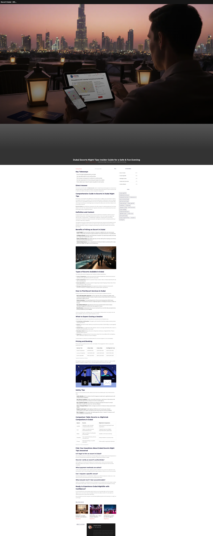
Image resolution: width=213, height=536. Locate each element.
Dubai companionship (124, 217)
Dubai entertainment (124, 211)
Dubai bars (121, 205)
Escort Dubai (93, 162)
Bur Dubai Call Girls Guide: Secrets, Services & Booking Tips (95, 516)
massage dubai (123, 178)
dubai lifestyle (123, 184)
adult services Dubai (123, 201)
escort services (131, 207)
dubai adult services (124, 181)
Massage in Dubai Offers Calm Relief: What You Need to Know (81, 516)
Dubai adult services (123, 197)
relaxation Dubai (123, 207)
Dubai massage (122, 209)
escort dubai (122, 172)
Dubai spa (128, 205)
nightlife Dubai (122, 213)
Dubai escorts (133, 197)
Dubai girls (121, 219)
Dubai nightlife (122, 193)
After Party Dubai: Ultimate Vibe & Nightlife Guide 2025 (109, 516)
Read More (78, 518)
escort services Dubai (124, 199)
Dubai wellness (122, 203)
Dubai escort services (124, 195)
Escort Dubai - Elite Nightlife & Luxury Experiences (9, 2)
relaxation (133, 217)
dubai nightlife (123, 175)
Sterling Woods (79, 168)
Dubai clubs (130, 213)
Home (87, 162)
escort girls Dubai (123, 215)
